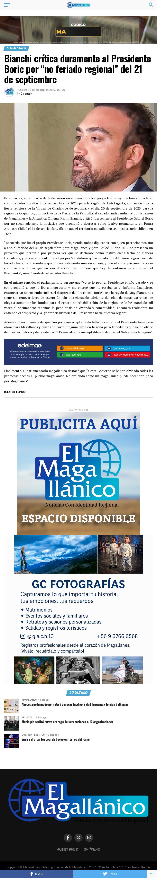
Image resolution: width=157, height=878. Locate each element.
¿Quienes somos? (67, 849)
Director (26, 93)
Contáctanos (92, 849)
